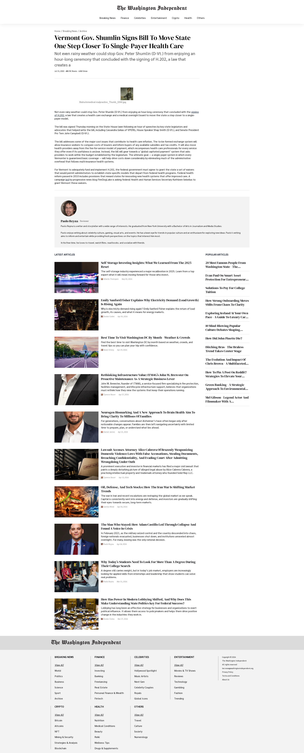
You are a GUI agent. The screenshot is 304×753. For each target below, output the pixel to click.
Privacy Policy (227, 672)
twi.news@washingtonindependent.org (237, 668)
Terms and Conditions (230, 676)
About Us (225, 680)
